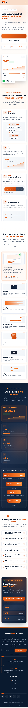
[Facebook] (2, 696)
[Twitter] (6, 696)
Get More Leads (13, 36)
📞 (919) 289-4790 (7, 672)
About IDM (14, 680)
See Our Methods (14, 40)
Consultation (20, 650)
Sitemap (18, 705)
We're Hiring (7, 650)
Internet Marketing (14, 633)
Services (14, 683)
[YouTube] (18, 696)
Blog (14, 685)
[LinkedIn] (10, 696)
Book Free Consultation (13, 598)
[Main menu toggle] (25, 2)
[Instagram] (14, 696)
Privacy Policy (10, 705)
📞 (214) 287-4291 (7, 665)
